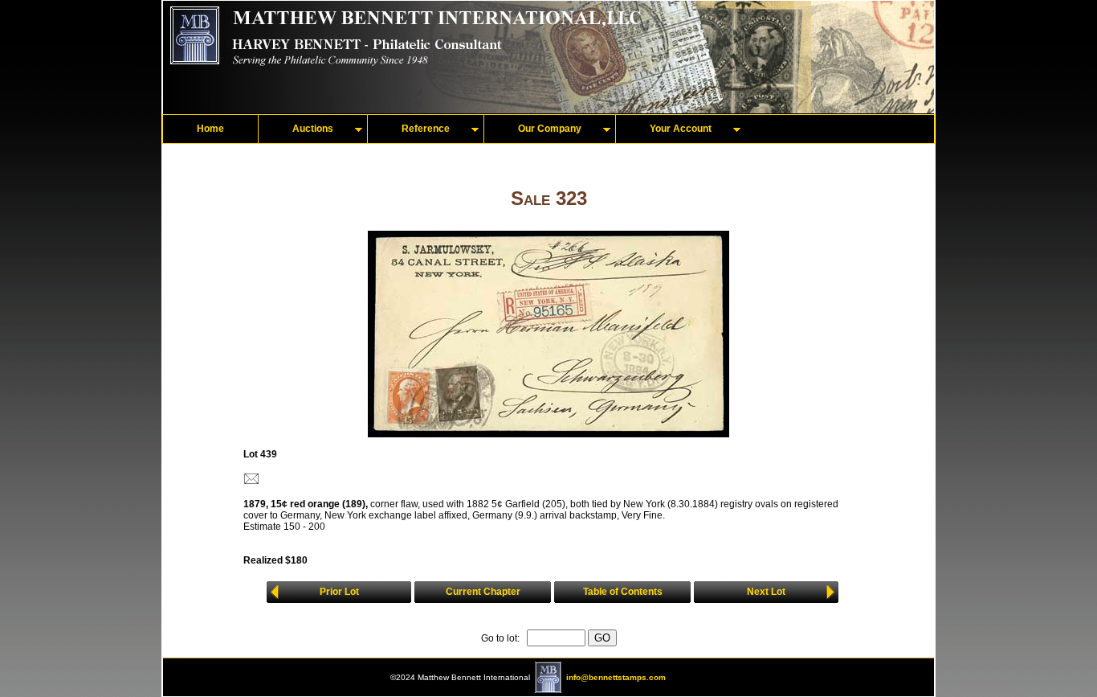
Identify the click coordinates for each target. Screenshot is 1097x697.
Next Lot (766, 591)
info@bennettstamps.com (616, 677)
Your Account (681, 128)
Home (210, 128)
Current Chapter (483, 591)
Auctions (312, 128)
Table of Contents (623, 591)
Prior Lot (339, 591)
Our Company (549, 128)
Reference (426, 128)
